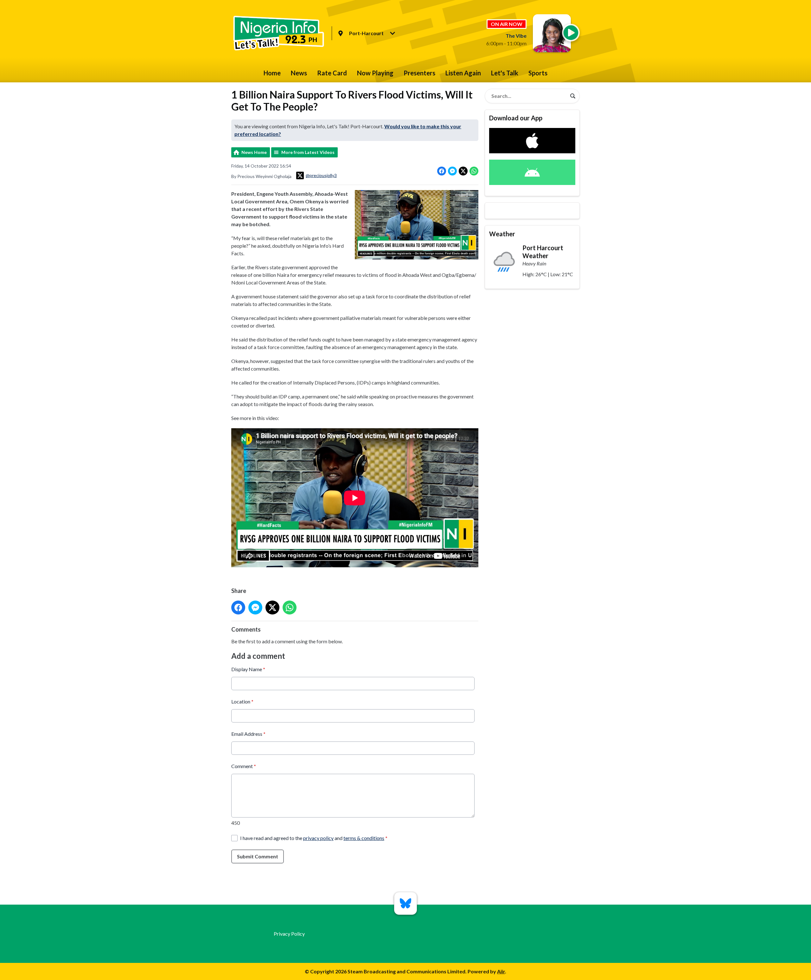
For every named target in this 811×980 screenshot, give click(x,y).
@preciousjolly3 (321, 175)
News (299, 73)
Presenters (419, 73)
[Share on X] (463, 171)
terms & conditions (363, 838)
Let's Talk (504, 73)
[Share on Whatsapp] (473, 171)
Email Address (248, 734)
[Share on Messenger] (452, 171)
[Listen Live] (571, 32)
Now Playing (375, 73)
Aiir (501, 971)
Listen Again (463, 73)
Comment (243, 766)
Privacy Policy (289, 934)
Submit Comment (257, 856)
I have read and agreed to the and (313, 838)
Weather (502, 234)
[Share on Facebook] (441, 171)
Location (242, 701)
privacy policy (318, 838)
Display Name (248, 669)
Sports (537, 73)
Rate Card (332, 73)
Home (272, 73)
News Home (254, 152)
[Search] (573, 96)
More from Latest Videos (308, 152)
